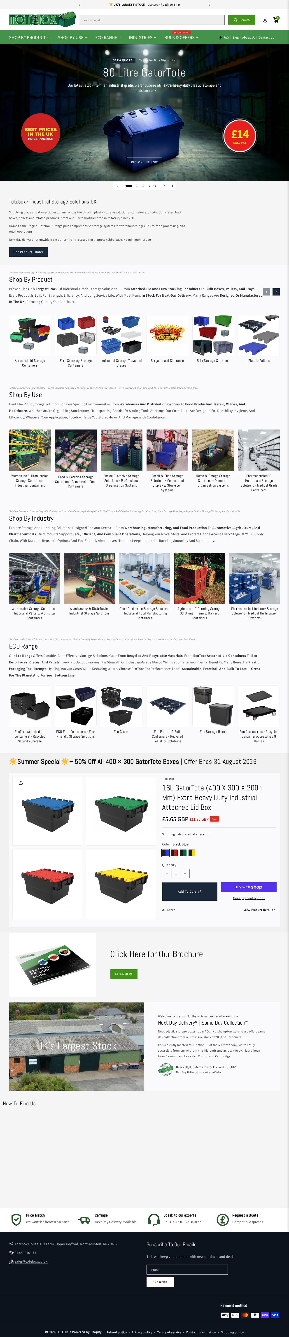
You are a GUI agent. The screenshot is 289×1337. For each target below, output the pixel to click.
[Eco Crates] (121, 710)
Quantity (169, 865)
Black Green (183, 853)
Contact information (201, 1332)
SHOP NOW (144, 115)
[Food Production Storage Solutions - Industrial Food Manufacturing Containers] (144, 588)
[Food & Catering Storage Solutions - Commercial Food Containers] (76, 460)
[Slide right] (276, 292)
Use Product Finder (28, 252)
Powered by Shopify (87, 1332)
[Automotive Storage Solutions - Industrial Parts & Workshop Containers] (34, 588)
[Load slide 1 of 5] (127, 186)
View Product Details (258, 910)
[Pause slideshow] (172, 186)
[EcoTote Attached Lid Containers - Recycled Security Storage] (30, 715)
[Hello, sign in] (265, 20)
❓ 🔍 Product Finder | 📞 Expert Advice (144, 4)
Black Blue (165, 853)
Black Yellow (192, 853)
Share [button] (171, 910)
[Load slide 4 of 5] (149, 186)
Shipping (168, 834)
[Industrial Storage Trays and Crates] (121, 342)
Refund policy (117, 1332)
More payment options (249, 898)
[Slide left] (266, 292)
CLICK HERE (124, 974)
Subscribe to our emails (171, 1244)
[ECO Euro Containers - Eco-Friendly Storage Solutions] (76, 713)
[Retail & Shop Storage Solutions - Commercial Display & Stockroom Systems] (167, 461)
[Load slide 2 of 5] (135, 186)
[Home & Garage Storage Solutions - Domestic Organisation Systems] (213, 459)
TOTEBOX (64, 1332)
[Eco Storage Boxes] (213, 710)
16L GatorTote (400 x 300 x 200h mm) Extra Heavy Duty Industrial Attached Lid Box (212, 797)
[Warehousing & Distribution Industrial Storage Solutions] (89, 585)
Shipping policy (232, 1332)
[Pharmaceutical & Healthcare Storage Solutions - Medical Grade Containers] (259, 461)
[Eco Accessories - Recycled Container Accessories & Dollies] (259, 715)
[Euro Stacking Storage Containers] (76, 342)
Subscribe (160, 1282)
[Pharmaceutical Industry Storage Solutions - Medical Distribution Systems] (254, 588)
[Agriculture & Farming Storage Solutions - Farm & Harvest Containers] (199, 588)
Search (245, 20)
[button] (29, 37)
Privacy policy (142, 1332)
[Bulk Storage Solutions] (213, 339)
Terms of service (169, 1332)
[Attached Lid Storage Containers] (30, 342)
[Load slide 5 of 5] (155, 186)
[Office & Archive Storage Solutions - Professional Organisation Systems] (121, 459)
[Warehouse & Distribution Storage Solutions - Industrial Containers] (30, 459)
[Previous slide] (79, 5)
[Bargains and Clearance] (167, 339)
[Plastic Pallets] (259, 339)
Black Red (174, 853)
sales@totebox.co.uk (31, 1261)
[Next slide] (209, 5)
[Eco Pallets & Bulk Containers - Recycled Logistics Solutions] (167, 715)
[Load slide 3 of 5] (143, 186)
